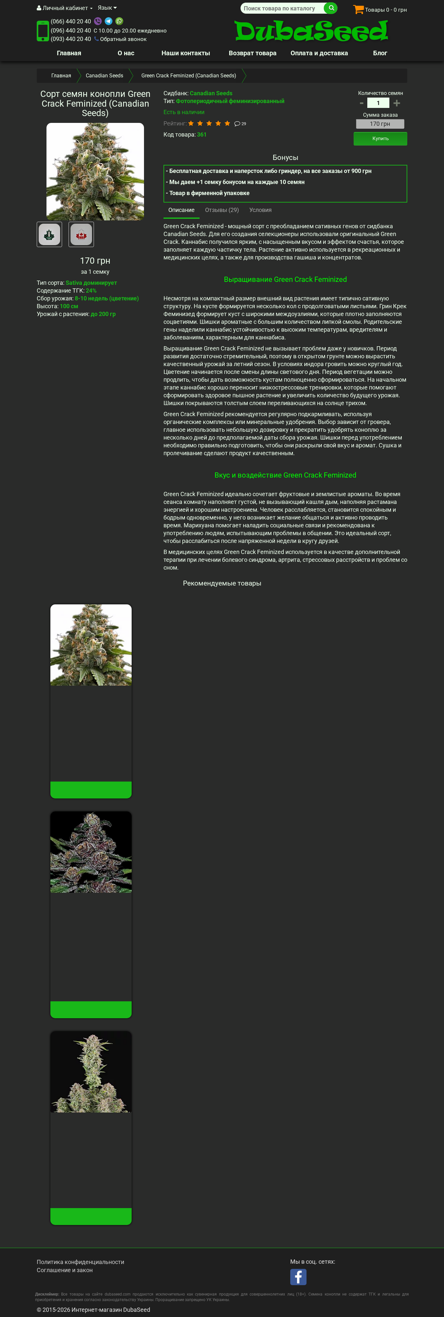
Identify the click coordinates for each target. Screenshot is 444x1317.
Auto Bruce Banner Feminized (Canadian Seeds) (91, 1130)
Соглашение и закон (65, 1270)
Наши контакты (186, 53)
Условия (260, 209)
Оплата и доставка (319, 53)
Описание (181, 209)
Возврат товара (253, 53)
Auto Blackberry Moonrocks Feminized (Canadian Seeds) (91, 910)
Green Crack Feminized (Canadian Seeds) (91, 699)
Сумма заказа (380, 115)
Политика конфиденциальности (80, 1261)
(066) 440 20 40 (71, 21)
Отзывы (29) (222, 209)
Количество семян (380, 93)
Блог (380, 53)
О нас (126, 53)
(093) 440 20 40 (71, 38)
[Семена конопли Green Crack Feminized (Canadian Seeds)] (95, 172)
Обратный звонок (123, 39)
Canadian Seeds (104, 75)
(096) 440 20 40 (71, 30)
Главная (69, 53)
